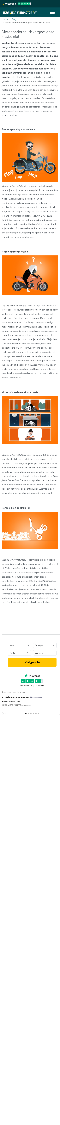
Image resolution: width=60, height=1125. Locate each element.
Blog (14, 19)
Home (5, 19)
